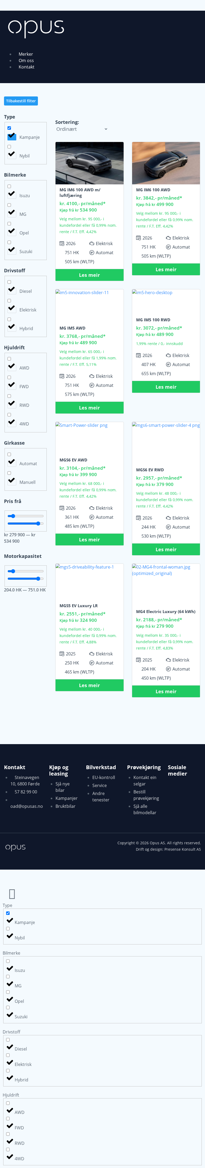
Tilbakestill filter (21, 100)
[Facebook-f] (174, 789)
